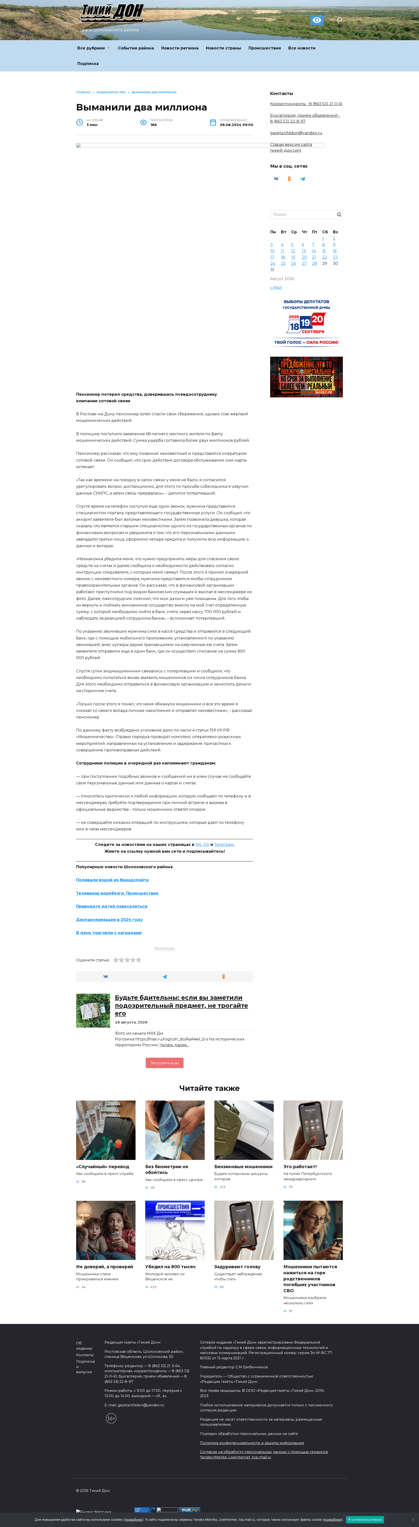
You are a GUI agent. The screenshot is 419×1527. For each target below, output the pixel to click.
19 (293, 257)
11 (282, 251)
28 (314, 263)
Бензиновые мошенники (243, 1166)
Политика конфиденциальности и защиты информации (252, 1443)
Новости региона (180, 48)
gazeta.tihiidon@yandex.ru (296, 133)
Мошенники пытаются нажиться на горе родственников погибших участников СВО (310, 1278)
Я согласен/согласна (365, 1519)
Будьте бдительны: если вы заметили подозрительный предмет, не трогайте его (181, 1005)
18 (283, 257)
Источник (165, 948)
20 (304, 257)
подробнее (133, 1519)
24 (272, 263)
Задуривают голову (237, 1266)
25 (283, 263)
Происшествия (265, 48)
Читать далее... (174, 1045)
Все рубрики (91, 48)
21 (314, 257)
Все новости (301, 48)
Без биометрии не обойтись (166, 1169)
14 (314, 251)
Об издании (84, 1346)
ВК (198, 844)
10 (272, 251)
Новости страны (223, 48)
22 (324, 257)
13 (304, 251)
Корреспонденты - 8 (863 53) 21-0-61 (306, 104)
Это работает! (300, 1166)
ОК (206, 844)
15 (324, 251)
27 (304, 263)
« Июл (276, 287)
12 (293, 251)
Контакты (85, 1355)
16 (335, 251)
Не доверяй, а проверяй (104, 1266)
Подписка (88, 63)
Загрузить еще (165, 1063)
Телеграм (224, 844)
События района (136, 48)
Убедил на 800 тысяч (170, 1266)
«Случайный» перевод (102, 1166)
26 (293, 263)
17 (272, 257)
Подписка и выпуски (85, 1366)
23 (335, 257)
